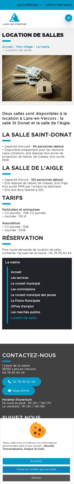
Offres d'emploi (22, 306)
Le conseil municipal (25, 283)
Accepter (36, 461)
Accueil (7, 46)
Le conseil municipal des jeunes (33, 295)
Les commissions (23, 289)
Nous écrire (20, 390)
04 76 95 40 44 (23, 381)
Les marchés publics (25, 312)
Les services (19, 277)
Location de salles (24, 318)
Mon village (24, 46)
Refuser (36, 478)
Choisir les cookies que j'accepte (36, 469)
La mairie (43, 46)
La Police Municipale (25, 300)
